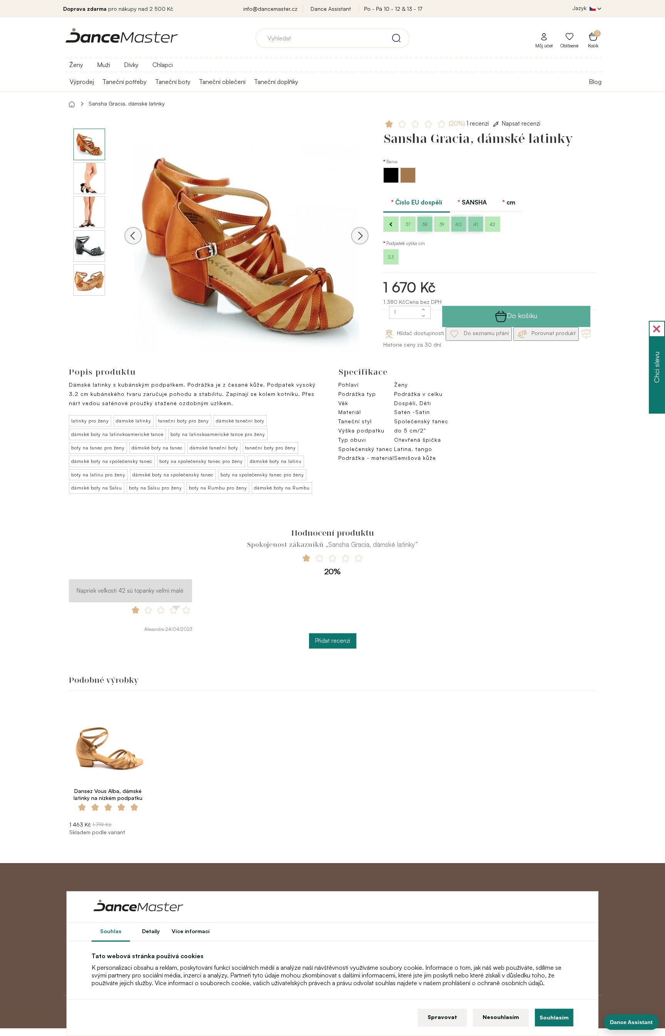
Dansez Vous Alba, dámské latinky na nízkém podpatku (108, 794)
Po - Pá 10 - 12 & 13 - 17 (393, 8)
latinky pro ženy (90, 421)
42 (492, 224)
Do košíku (522, 315)
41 (475, 224)
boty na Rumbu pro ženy (218, 488)
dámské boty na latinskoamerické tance (117, 434)
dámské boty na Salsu (96, 488)
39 (441, 224)
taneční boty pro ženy (183, 421)
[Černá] (391, 181)
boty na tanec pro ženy (98, 448)
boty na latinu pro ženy (98, 475)
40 (458, 224)
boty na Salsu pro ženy (155, 488)
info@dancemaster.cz (270, 8)
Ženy (76, 65)
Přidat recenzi (332, 640)
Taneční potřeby (124, 81)
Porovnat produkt (553, 333)
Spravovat (442, 1017)
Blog (595, 81)
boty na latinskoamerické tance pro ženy (217, 434)
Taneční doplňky (276, 81)
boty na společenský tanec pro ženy (201, 461)
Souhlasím (554, 1017)
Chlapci (162, 65)
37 (408, 224)
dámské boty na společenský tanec (111, 461)
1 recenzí (469, 123)
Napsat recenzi (521, 123)
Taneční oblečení (222, 81)
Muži (103, 65)
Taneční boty (172, 81)
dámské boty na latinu (276, 461)
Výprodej (82, 81)
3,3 (391, 257)
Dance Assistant (331, 8)
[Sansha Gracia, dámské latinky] (246, 246)
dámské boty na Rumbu (282, 488)
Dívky (131, 65)
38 (425, 224)
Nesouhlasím (501, 1017)
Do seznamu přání (485, 333)
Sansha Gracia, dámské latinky (127, 103)
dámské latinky (133, 421)
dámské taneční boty (240, 421)
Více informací (191, 931)
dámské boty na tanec (157, 448)
